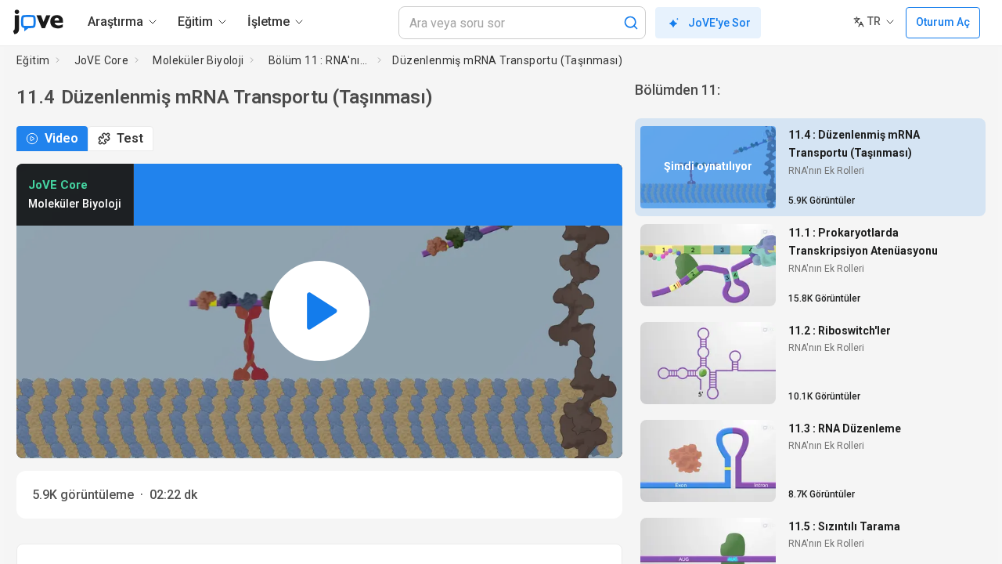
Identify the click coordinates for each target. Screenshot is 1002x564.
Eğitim (32, 60)
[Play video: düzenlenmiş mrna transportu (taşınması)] (319, 311)
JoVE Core (101, 60)
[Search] (631, 23)
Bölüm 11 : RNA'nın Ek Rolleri (320, 60)
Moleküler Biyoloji (198, 60)
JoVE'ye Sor (719, 22)
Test (130, 138)
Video (61, 138)
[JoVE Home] (38, 21)
